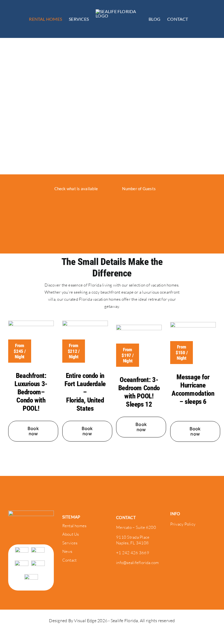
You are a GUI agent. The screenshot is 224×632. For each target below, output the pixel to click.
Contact (69, 560)
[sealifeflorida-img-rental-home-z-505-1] (31, 323)
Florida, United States (85, 404)
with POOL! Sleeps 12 (139, 400)
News (67, 551)
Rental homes (74, 525)
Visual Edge (85, 620)
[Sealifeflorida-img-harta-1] (85, 323)
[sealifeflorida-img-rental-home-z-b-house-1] (193, 324)
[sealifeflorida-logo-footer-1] (31, 512)
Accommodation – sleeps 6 (193, 397)
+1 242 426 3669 (132, 552)
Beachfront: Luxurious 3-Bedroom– (31, 384)
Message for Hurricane (192, 381)
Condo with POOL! (30, 404)
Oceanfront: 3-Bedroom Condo (139, 384)
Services (70, 542)
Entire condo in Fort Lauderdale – (85, 384)
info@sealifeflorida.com (137, 562)
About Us (70, 534)
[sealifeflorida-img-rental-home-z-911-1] (139, 327)
